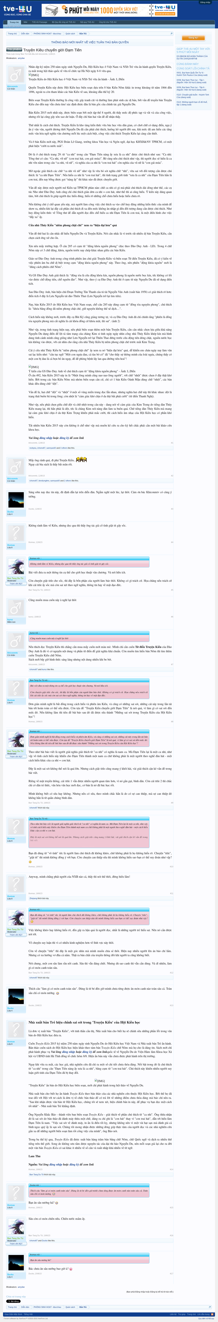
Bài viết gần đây (13, 26)
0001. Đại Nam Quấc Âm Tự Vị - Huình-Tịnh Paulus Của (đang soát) (192, 74)
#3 (172, 509)
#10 (171, 867)
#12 (171, 973)
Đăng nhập (205, 2)
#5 (172, 590)
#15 (171, 1207)
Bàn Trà (24, 54)
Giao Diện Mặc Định (13, 1314)
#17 (171, 1274)
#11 (171, 893)
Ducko (31, 509)
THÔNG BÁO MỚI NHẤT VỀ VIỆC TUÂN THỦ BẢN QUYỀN (90, 42)
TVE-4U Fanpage (39, 22)
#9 (172, 803)
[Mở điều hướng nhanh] (171, 34)
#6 (172, 617)
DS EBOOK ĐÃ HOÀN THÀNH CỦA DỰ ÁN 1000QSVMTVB (192, 57)
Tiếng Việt (28, 1314)
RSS (212, 1314)
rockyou (33, 448)
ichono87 (41, 448)
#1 (172, 443)
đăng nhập (46, 438)
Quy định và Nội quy (206, 1318)
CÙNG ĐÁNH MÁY (188, 64)
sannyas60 (51, 448)
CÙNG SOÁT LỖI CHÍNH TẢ (193, 68)
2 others (67, 481)
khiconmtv (43, 54)
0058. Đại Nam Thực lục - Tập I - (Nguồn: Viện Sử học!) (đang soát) (191, 81)
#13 (171, 1005)
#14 (171, 1169)
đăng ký (64, 438)
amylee (21, 58)
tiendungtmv (44, 481)
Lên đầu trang (203, 1314)
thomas (32, 542)
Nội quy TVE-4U (87, 22)
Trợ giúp (181, 1314)
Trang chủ (14, 22)
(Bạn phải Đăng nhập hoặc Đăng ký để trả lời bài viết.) (149, 1292)
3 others (63, 448)
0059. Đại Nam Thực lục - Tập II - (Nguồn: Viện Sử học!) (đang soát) (191, 88)
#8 (172, 722)
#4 (172, 542)
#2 (172, 476)
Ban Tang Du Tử (36, 590)
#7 (172, 664)
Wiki (25, 22)
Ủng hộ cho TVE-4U (108, 22)
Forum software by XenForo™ (26, 1318)
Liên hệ (173, 1314)
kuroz (31, 617)
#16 (171, 1235)
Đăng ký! (193, 38)
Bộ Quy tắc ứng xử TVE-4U (63, 22)
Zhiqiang (33, 898)
